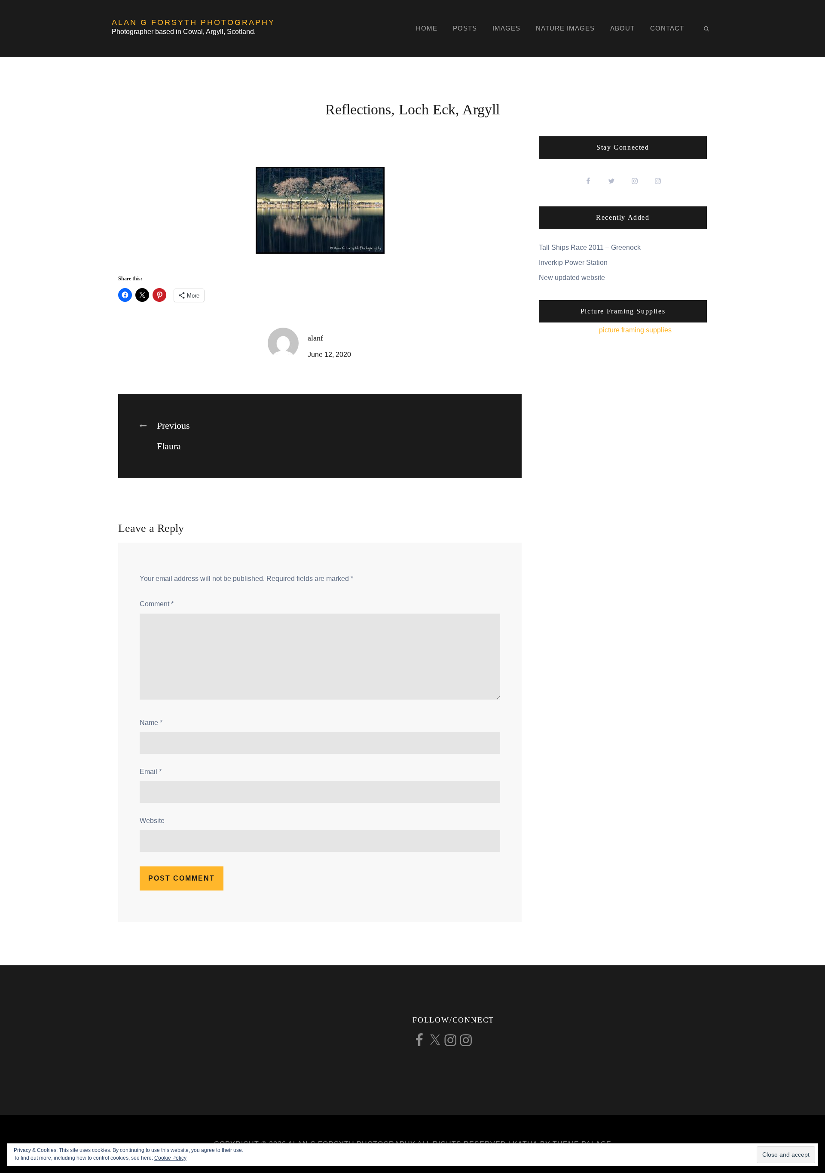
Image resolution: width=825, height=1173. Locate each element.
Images (506, 28)
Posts (465, 28)
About (622, 28)
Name (151, 722)
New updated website (572, 277)
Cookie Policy (170, 1158)
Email (151, 771)
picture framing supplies (635, 330)
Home (426, 28)
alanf (315, 338)
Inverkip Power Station (573, 262)
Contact (667, 28)
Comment (157, 604)
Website (152, 820)
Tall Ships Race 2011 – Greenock (590, 247)
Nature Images (565, 28)
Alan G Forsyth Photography (193, 22)
